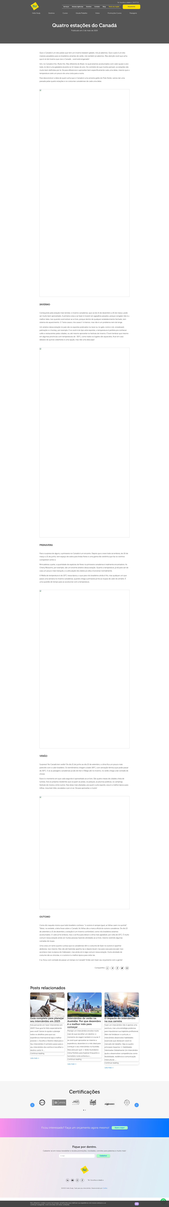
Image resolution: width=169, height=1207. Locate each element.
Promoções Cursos (114, 13)
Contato (97, 7)
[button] (83, 1110)
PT (136, 2)
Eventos (88, 7)
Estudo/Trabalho (81, 13)
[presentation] (32, 1105)
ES (138, 2)
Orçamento (131, 7)
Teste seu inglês (114, 7)
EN (134, 2)
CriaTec (105, 1188)
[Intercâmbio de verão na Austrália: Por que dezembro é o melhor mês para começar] (84, 1004)
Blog (104, 7)
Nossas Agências (77, 7)
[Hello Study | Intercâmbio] (35, 6)
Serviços (66, 7)
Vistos (97, 13)
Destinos (51, 13)
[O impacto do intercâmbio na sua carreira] (122, 1004)
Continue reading (42, 1054)
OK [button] (137, 1204)
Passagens (133, 13)
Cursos (65, 13)
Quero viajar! (120, 1128)
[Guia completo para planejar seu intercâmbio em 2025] (47, 1004)
